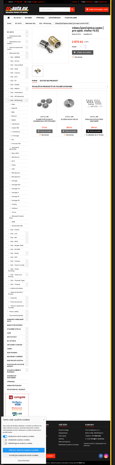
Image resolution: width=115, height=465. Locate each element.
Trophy (14, 204)
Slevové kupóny (64, 442)
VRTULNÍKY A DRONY (14, 345)
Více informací (23, 460)
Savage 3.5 (16, 189)
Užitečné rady (55, 18)
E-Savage (15, 136)
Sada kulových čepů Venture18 (94, 120)
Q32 (13, 169)
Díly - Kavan (15, 230)
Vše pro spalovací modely (16, 307)
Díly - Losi (14, 234)
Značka (87, 34)
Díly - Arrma (15, 61)
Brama (14, 116)
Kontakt (89, 424)
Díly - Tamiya (15, 261)
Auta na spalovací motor (15, 48)
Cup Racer (15, 124)
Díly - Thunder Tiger (18, 280)
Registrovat (103, 2)
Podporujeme (71, 18)
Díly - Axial (14, 69)
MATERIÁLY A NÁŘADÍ (15, 357)
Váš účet (63, 424)
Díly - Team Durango (13, 270)
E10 (13, 140)
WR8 (13, 222)
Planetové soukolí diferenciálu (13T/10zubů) (44, 120)
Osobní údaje (64, 430)
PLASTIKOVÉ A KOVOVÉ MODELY (15, 365)
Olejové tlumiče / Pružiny (15, 293)
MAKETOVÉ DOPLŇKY (15, 325)
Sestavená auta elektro (14, 37)
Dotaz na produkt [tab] (49, 80)
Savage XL (15, 196)
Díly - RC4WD (15, 249)
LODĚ (9, 333)
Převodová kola (16, 302)
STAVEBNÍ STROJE (14, 329)
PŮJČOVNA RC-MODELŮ (16, 389)
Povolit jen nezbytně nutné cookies (23, 455)
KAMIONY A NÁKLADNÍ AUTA (15, 320)
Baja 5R (14, 108)
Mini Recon (16, 157)
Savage (14, 181)
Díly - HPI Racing (16, 100)
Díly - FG (13, 81)
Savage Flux (16, 185)
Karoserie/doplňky (16, 315)
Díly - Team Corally (17, 265)
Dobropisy (62, 436)
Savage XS (16, 200)
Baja (13, 104)
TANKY (9, 349)
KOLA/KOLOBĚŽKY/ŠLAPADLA (14, 371)
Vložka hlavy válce (69, 119)
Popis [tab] (34, 80)
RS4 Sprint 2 (16, 177)
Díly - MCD (14, 241)
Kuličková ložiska (17, 288)
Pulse (14, 165)
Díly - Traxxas (15, 284)
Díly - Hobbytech (17, 92)
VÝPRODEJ (40, 18)
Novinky (28, 18)
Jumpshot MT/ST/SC (14, 148)
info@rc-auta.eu (38, 2)
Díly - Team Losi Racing (15, 276)
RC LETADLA (11, 341)
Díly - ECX (14, 77)
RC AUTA (17, 18)
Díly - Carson (15, 73)
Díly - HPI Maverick (17, 96)
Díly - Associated (17, 65)
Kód (73, 34)
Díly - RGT (14, 257)
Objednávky (63, 433)
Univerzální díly (17, 226)
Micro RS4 (15, 153)
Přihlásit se (90, 2)
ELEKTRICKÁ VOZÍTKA (15, 360)
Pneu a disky (14, 311)
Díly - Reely (15, 253)
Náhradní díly (14, 53)
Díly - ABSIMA (15, 57)
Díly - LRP (14, 237)
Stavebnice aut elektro (13, 43)
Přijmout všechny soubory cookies (24, 450)
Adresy (61, 439)
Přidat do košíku (82, 52)
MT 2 (13, 161)
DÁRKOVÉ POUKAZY (14, 385)
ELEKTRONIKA (12, 353)
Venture (15, 208)
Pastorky (14, 298)
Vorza (14, 212)
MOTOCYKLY (12, 337)
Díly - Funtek (15, 85)
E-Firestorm (16, 132)
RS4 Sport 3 (16, 173)
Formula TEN (16, 143)
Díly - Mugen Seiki (17, 245)
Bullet (14, 120)
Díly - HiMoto (15, 88)
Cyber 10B (15, 128)
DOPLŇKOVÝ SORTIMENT (11, 377)
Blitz (13, 112)
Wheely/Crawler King (16, 217)
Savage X (15, 192)
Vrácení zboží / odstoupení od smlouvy (95, 444)
